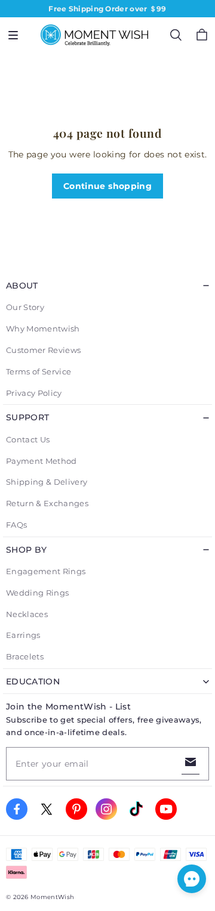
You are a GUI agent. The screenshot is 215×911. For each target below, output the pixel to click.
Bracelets (25, 656)
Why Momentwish (43, 328)
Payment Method (41, 461)
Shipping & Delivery (46, 482)
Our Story (25, 307)
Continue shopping (107, 186)
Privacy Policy (34, 393)
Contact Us (28, 439)
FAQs (16, 524)
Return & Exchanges (47, 503)
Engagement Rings (45, 571)
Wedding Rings (37, 592)
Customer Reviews (43, 350)
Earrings (23, 635)
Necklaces (27, 614)
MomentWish (52, 897)
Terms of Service (38, 371)
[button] (13, 35)
